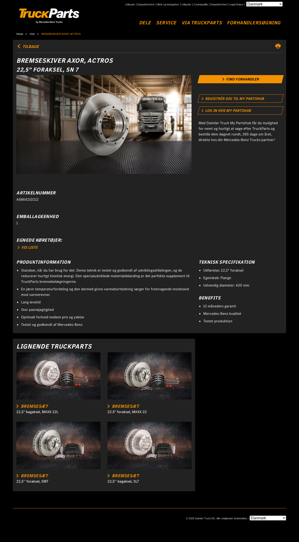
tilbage (30, 46)
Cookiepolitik (201, 4)
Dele (145, 22)
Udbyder (130, 4)
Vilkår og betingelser (167, 4)
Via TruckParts (202, 22)
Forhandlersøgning (254, 22)
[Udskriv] (279, 46)
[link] (241, 79)
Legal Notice (236, 4)
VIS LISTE (29, 247)
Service (166, 22)
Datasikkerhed (145, 4)
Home (19, 34)
